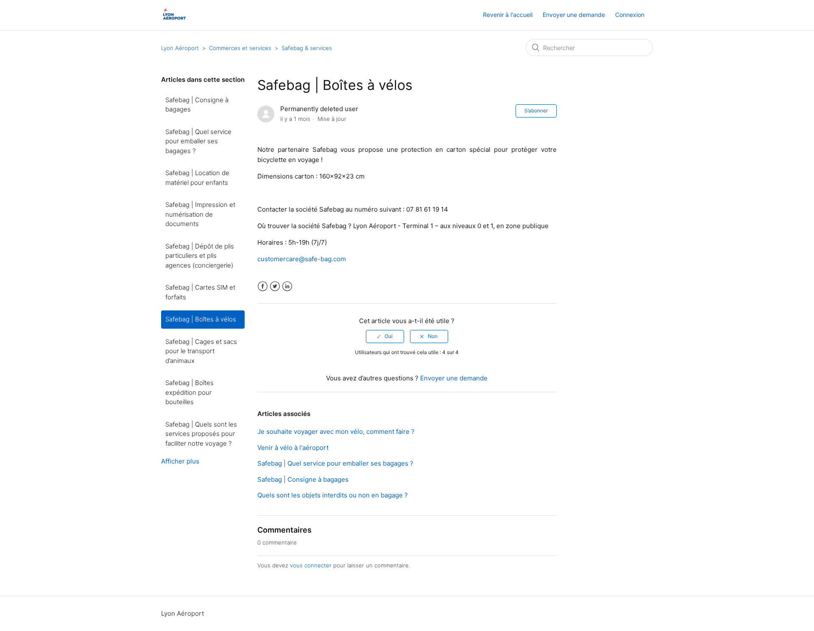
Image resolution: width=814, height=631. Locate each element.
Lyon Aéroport (180, 48)
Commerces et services (240, 48)
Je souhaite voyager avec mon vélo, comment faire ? (336, 431)
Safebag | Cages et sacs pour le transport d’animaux (201, 351)
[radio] (385, 336)
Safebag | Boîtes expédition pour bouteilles (189, 392)
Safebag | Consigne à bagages (197, 105)
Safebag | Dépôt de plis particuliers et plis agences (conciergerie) (199, 255)
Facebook (262, 286)
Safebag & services (307, 48)
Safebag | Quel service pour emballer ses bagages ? (198, 141)
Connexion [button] (629, 14)
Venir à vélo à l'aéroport (293, 448)
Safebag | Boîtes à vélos (200, 319)
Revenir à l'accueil (507, 14)
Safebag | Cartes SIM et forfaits (200, 292)
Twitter (275, 286)
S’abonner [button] (536, 110)
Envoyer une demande (574, 14)
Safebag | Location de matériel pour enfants (197, 178)
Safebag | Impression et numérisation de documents (200, 214)
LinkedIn (287, 286)
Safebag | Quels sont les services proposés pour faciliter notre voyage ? (201, 433)
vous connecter (311, 565)
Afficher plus (180, 461)
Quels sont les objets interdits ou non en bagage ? (332, 495)
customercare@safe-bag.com (301, 259)
